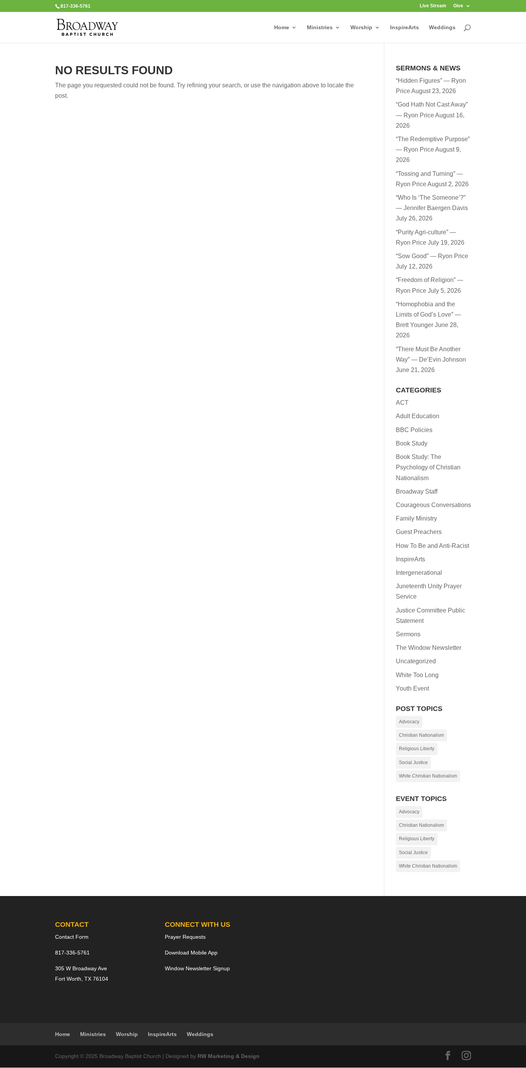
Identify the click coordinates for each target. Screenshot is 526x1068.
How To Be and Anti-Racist (432, 545)
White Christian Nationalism (428, 776)
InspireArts (404, 27)
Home (281, 27)
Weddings (442, 27)
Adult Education (417, 416)
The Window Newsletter (428, 647)
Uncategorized (416, 661)
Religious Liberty (416, 748)
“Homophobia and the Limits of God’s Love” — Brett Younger (428, 314)
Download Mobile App (191, 953)
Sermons (408, 634)
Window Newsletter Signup (197, 968)
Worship (361, 27)
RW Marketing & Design (229, 1056)
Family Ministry (416, 518)
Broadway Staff (416, 491)
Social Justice (413, 762)
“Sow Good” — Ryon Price (432, 256)
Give (458, 5)
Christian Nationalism (421, 735)
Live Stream (433, 5)
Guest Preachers (419, 532)
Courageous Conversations (433, 505)
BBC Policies (414, 430)
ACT (402, 402)
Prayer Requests (185, 937)
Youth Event (412, 688)
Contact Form (72, 937)
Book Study (411, 443)
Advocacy (409, 721)
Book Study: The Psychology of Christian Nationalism (428, 467)
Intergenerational (419, 572)
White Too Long (417, 675)
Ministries (320, 27)
